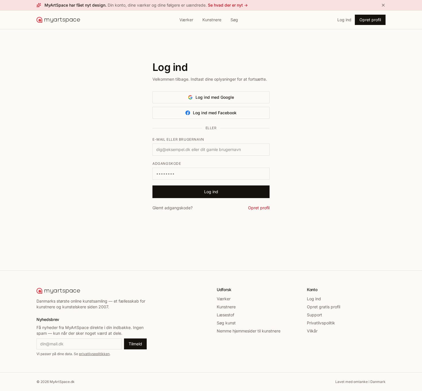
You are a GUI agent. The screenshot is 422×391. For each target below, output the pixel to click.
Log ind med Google (214, 97)
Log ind (344, 19)
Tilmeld (135, 343)
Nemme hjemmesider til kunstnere (248, 330)
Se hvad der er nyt (228, 5)
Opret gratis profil (323, 306)
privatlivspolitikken (94, 354)
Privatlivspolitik (321, 322)
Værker (186, 19)
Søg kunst (226, 322)
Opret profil (370, 19)
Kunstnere (211, 19)
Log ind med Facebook (215, 112)
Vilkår (312, 330)
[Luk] (383, 5)
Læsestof (225, 314)
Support (314, 314)
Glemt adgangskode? (172, 207)
